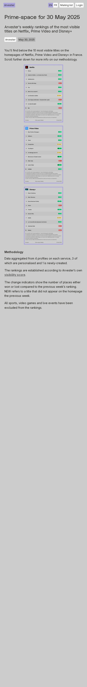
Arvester (9, 5)
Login (79, 5)
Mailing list (66, 5)
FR (55, 5)
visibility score (14, 274)
